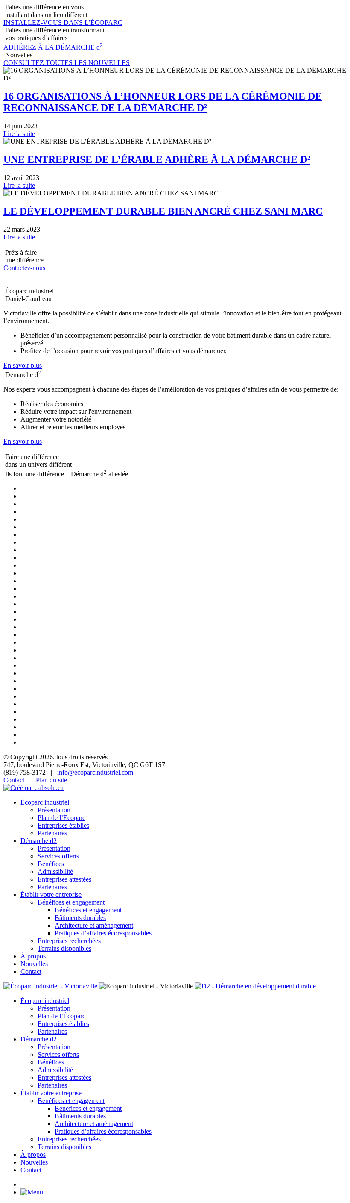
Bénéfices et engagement (71, 902)
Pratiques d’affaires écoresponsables (103, 933)
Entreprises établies (63, 825)
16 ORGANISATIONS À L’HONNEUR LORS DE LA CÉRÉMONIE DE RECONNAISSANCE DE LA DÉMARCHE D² (162, 102)
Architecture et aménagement (94, 925)
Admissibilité (55, 871)
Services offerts (58, 856)
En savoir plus (22, 365)
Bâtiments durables (80, 917)
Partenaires (52, 833)
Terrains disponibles (64, 948)
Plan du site (51, 780)
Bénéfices (51, 863)
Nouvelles (34, 963)
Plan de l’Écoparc (61, 817)
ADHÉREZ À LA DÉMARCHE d (53, 47)
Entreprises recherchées (69, 940)
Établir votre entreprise (51, 894)
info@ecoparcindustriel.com (95, 772)
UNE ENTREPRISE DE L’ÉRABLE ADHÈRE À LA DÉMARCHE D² (156, 159)
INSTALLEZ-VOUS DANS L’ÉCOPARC (62, 22)
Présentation (54, 810)
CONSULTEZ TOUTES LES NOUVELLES (66, 62)
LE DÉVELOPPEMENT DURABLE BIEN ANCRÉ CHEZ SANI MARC (163, 211)
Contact (13, 780)
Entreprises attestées (64, 879)
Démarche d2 (38, 840)
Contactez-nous (24, 267)
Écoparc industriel (44, 802)
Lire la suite (19, 133)
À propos (33, 956)
